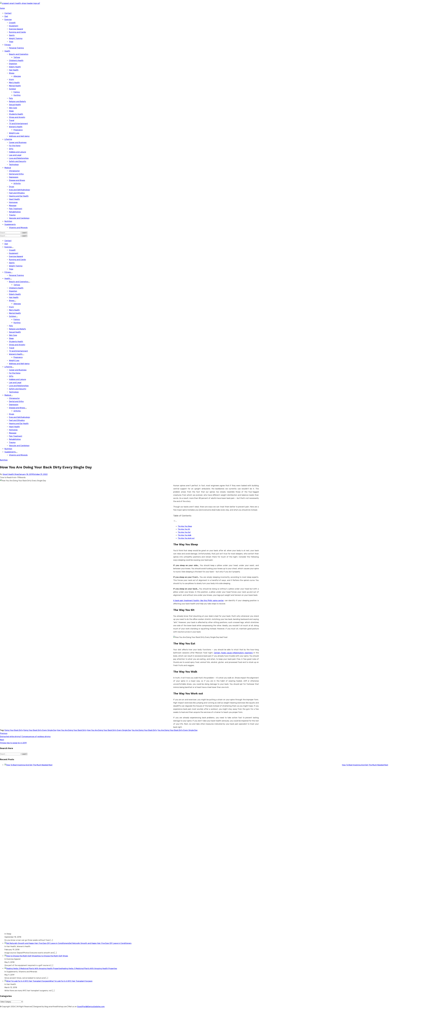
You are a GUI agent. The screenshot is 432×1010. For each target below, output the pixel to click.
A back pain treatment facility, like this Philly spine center (198, 600)
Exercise (8, 19)
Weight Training (15, 38)
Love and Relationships (19, 158)
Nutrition (8, 221)
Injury (11, 79)
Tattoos (17, 57)
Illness (11, 73)
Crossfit (12, 23)
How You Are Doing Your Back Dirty (72, 730)
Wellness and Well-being (19, 136)
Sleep (11, 111)
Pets (11, 98)
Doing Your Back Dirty (13, 730)
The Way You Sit (184, 529)
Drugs (11, 187)
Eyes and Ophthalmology (19, 190)
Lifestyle (8, 139)
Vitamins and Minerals (18, 228)
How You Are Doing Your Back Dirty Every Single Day (109, 730)
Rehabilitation (15, 212)
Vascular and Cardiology (19, 218)
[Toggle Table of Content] (175, 521)
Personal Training (16, 48)
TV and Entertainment (18, 124)
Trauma (12, 215)
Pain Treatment (15, 209)
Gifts (11, 149)
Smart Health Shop (11, 474)
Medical (7, 168)
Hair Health (13, 70)
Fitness (7, 45)
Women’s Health (15, 127)
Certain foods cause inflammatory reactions (233, 653)
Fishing (17, 92)
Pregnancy (18, 130)
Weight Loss (14, 133)
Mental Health (15, 86)
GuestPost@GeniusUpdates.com (91, 1006)
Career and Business (17, 142)
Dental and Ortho (16, 174)
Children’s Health (16, 60)
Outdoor (12, 89)
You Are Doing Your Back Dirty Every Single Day (178, 730)
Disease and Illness (17, 180)
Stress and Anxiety (17, 117)
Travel (11, 120)
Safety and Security (17, 161)
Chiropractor (14, 171)
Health (7, 51)
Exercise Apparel (16, 29)
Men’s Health (14, 83)
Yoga (11, 42)
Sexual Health (15, 105)
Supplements (10, 224)
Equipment (13, 26)
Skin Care (13, 108)
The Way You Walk (184, 535)
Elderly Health (15, 67)
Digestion (13, 64)
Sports (12, 35)
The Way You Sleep (185, 526)
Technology (14, 164)
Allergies (17, 76)
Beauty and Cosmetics (18, 54)
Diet (6, 16)
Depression (13, 177)
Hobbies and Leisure (17, 152)
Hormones (13, 202)
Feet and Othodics (17, 193)
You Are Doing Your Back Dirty (144, 730)
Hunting (17, 95)
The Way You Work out (186, 538)
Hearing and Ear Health (19, 196)
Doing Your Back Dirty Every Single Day (39, 730)
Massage (12, 205)
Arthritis (17, 183)
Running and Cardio (17, 32)
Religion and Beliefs (17, 101)
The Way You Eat (184, 532)
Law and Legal (15, 155)
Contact (7, 13)
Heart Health (14, 199)
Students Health (16, 114)
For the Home (14, 146)
